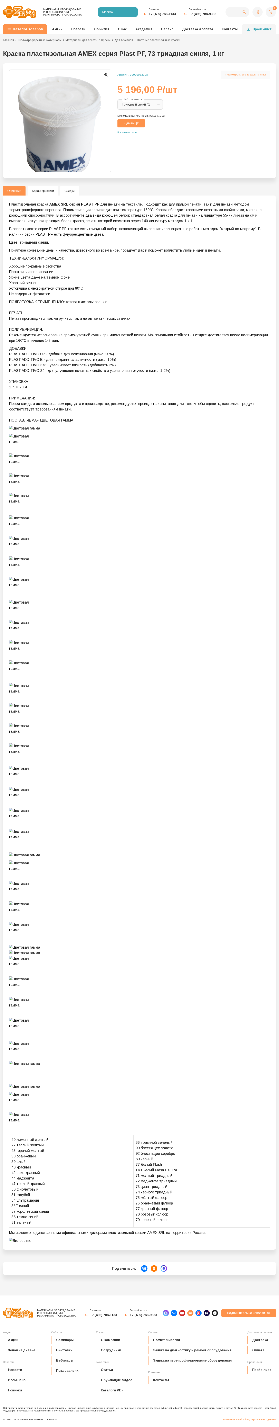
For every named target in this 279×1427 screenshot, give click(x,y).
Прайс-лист (262, 29)
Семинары (65, 1340)
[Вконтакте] (174, 1313)
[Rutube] (207, 1313)
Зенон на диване (21, 1350)
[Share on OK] (154, 1268)
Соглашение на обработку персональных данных (249, 1419)
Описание (14, 190)
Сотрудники (111, 1350)
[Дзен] (215, 1313)
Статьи (107, 1370)
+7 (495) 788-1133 (162, 14)
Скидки (70, 190)
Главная (8, 40)
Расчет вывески (166, 1340)
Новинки (15, 1390)
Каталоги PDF (112, 1390)
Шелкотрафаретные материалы (39, 40)
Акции (13, 1340)
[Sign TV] (190, 1313)
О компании (110, 1340)
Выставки (64, 1350)
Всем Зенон (17, 1380)
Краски (105, 40)
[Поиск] (237, 12)
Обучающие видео (116, 1380)
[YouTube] (182, 1313)
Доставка (260, 1340)
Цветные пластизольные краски (158, 40)
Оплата (258, 1350)
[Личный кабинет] (257, 12)
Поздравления (68, 1370)
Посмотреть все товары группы (245, 74)
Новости (15, 1370)
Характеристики (43, 190)
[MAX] (166, 1313)
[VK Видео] (198, 1313)
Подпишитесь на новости (246, 1313)
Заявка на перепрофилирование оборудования (192, 1360)
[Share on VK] (144, 1268)
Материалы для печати (81, 40)
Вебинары (64, 1360)
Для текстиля (124, 40)
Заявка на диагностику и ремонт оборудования (192, 1350)
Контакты (230, 29)
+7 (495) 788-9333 (202, 14)
